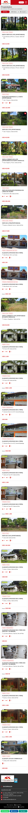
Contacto (21, 2)
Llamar (23, 811)
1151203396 (5, 797)
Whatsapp (5, 811)
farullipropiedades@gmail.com (9, 799)
